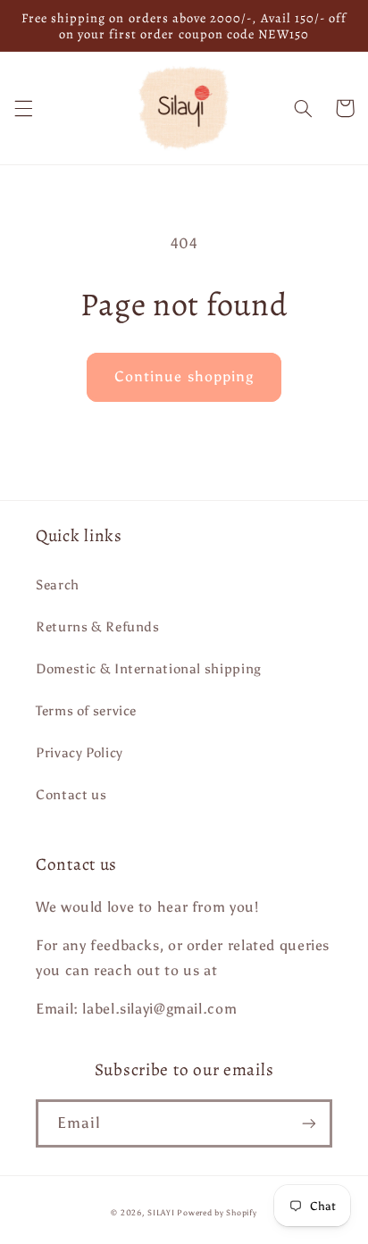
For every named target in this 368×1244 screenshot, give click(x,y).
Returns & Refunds (98, 627)
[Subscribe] (309, 1123)
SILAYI (160, 1212)
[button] (23, 108)
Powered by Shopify (216, 1212)
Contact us (71, 795)
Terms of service (86, 711)
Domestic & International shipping (149, 669)
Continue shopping (184, 376)
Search (57, 585)
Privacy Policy (79, 753)
